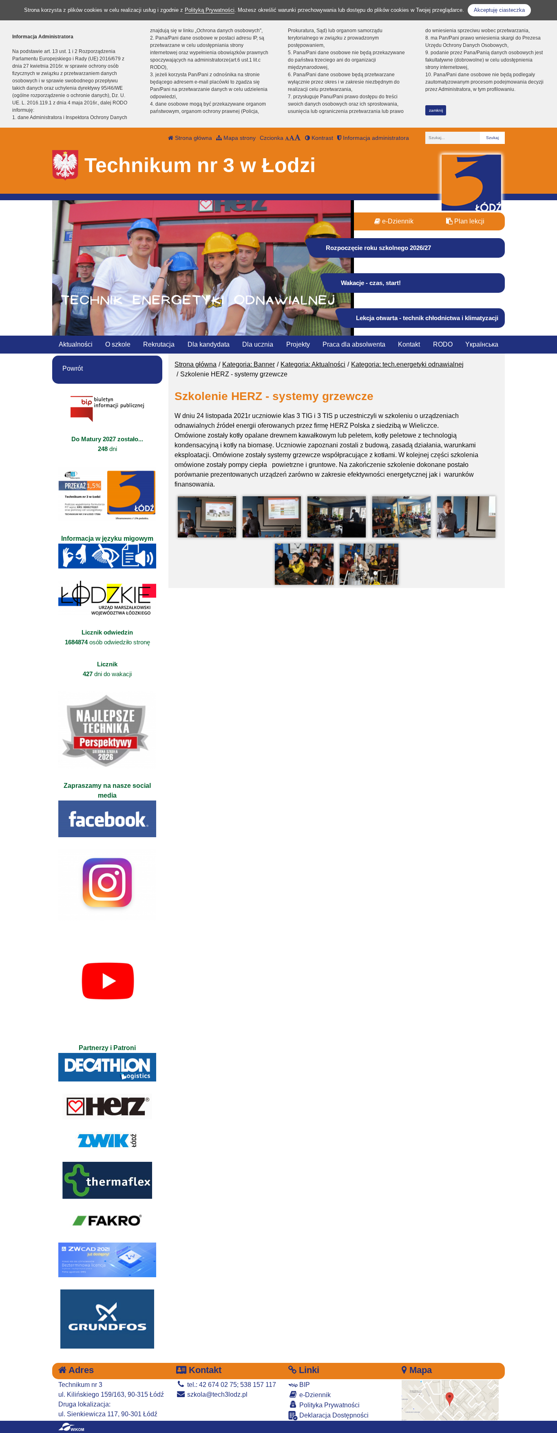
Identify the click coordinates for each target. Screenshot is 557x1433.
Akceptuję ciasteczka (499, 10)
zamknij (436, 110)
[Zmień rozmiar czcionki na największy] (297, 138)
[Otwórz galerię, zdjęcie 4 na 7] (401, 516)
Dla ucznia (257, 344)
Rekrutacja (159, 344)
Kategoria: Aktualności (313, 364)
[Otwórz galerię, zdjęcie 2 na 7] (272, 516)
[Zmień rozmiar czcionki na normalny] (287, 138)
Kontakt (409, 344)
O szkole (117, 344)
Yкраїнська (481, 344)
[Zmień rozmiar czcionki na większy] (291, 138)
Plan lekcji (468, 221)
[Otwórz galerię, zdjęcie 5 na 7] (466, 516)
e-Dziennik (396, 221)
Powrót (72, 368)
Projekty (298, 344)
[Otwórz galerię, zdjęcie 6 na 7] (304, 564)
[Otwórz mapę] (450, 1399)
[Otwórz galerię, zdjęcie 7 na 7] (369, 564)
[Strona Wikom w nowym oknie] (71, 1427)
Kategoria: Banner (248, 364)
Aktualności (76, 344)
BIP (304, 1384)
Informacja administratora (375, 138)
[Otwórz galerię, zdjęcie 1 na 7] (207, 516)
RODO (443, 344)
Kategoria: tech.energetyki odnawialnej (407, 364)
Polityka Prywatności (329, 1405)
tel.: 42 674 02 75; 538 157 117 (231, 1384)
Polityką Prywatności (209, 10)
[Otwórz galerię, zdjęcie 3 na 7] (336, 516)
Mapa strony (239, 138)
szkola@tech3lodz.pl (217, 1394)
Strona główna (192, 138)
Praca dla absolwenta (354, 344)
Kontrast (321, 138)
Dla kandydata (209, 344)
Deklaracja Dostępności (333, 1415)
